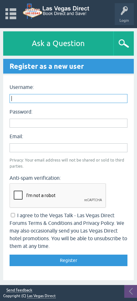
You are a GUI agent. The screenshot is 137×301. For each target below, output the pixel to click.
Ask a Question (58, 43)
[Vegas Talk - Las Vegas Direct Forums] (56, 11)
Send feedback (19, 290)
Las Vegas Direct (41, 296)
